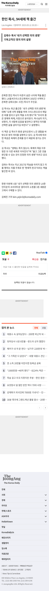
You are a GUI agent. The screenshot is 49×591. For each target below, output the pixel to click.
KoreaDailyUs (8, 532)
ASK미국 (5, 516)
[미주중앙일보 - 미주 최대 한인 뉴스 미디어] (10, 4)
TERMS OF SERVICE (10, 569)
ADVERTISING (13, 566)
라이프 (4, 505)
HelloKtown (7, 521)
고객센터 (28, 569)
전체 (36, 327)
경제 (3, 500)
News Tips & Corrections (11, 573)
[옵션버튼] (45, 25)
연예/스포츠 (6, 510)
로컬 (44, 327)
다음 (45, 407)
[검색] (42, 4)
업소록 (4, 548)
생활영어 (5, 543)
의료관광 (5, 553)
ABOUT (4, 566)
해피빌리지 (6, 559)
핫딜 (3, 526)
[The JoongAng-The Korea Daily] (12, 479)
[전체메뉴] (46, 4)
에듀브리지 (6, 537)
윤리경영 (20, 569)
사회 (3, 494)
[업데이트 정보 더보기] (26, 25)
